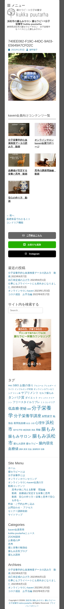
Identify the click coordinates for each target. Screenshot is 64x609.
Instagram (34, 254)
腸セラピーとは (16, 471)
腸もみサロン (20, 436)
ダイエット (31, 397)
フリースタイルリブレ (26, 402)
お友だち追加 (34, 244)
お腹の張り (26, 385)
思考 (10, 544)
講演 (25, 449)
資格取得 (36, 449)
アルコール (38, 386)
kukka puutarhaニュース (21, 533)
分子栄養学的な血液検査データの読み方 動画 (17, 143)
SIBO (16, 385)
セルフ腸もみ (46, 393)
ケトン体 (16, 393)
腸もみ (48, 429)
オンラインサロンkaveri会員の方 (25, 482)
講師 (21, 449)
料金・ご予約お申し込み (21, 504)
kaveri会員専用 (16, 529)
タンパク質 (16, 397)
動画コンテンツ (16, 486)
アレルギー (48, 386)
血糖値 (13, 449)
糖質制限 (27, 430)
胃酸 (38, 430)
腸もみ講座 (19, 443)
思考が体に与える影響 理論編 (28, 489)
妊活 (28, 423)
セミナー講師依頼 (17, 511)
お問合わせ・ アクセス (20, 507)
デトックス (43, 398)
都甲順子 (33, 50)
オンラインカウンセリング (22, 478)
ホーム (11, 468)
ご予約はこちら (34, 235)
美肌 (33, 430)
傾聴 (29, 409)
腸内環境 (46, 443)
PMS (10, 386)
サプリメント (30, 392)
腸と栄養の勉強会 (17, 547)
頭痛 (42, 449)
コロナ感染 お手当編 (20, 294)
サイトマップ (15, 514)
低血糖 (13, 408)
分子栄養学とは (16, 475)
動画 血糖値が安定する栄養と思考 (31, 493)
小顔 (32, 423)
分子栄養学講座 (27, 416)
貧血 (30, 449)
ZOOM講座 (14, 536)
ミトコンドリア (48, 402)
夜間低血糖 (20, 423)
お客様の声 (14, 540)
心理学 (40, 423)
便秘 (23, 408)
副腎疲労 (47, 416)
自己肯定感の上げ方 (19, 280)
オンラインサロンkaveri (21, 290)
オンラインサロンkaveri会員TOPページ (44, 143)
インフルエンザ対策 (24, 389)
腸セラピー (32, 443)
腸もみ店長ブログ (17, 551)
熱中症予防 (18, 430)
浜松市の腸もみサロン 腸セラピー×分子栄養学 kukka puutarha (28, 22)
